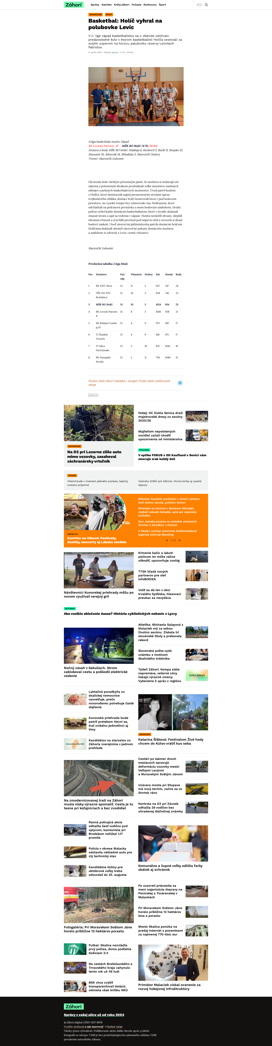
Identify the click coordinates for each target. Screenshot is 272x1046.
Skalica (93, 395)
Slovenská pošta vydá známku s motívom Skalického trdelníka (155, 654)
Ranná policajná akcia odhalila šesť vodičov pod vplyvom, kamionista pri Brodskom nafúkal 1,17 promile (108, 829)
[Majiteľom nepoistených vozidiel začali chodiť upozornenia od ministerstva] (197, 435)
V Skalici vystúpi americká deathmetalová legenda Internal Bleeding (167, 532)
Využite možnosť (84, 1026)
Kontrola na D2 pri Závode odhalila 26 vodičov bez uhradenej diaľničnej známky (160, 807)
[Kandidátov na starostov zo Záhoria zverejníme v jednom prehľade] (75, 744)
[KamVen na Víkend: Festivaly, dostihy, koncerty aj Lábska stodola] (99, 512)
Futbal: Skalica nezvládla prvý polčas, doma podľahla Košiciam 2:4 (110, 949)
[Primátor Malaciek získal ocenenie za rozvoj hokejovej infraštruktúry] (173, 963)
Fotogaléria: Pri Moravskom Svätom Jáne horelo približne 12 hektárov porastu (98, 929)
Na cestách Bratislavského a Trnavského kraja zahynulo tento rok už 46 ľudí (110, 967)
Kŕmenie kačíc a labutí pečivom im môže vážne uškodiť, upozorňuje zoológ (159, 556)
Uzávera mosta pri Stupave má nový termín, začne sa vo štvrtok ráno (160, 789)
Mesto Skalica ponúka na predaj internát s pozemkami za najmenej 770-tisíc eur (160, 930)
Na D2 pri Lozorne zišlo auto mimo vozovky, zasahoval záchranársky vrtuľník (94, 457)
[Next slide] (179, 540)
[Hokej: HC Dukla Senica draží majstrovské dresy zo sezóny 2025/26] (197, 417)
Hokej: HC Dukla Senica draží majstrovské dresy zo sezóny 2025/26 (160, 416)
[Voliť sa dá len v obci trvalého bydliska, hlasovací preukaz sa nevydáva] (197, 594)
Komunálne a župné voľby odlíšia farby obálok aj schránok (170, 868)
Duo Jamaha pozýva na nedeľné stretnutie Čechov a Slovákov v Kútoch (167, 523)
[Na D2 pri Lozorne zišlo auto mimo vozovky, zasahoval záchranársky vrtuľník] (99, 423)
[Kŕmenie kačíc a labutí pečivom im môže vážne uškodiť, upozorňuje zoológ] (197, 557)
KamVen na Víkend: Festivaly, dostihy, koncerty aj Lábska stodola (97, 540)
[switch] (199, 4)
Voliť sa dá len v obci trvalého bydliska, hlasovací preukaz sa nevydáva (159, 594)
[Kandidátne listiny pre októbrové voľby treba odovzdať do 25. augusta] (75, 871)
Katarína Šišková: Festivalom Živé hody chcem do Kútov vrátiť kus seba (170, 741)
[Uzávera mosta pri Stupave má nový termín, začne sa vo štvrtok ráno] (197, 789)
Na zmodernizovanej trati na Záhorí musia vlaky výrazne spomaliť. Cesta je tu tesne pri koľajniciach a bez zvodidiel (98, 804)
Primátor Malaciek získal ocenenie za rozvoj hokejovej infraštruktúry (169, 987)
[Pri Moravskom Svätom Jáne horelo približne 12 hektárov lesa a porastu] (197, 912)
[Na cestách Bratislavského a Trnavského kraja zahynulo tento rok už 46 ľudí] (75, 968)
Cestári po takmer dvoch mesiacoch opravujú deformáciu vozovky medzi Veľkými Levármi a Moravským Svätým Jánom (160, 766)
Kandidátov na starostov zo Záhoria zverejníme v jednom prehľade (111, 744)
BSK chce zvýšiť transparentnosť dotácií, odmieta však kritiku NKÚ (108, 986)
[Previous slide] (167, 540)
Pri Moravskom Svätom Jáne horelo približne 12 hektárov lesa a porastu (160, 911)
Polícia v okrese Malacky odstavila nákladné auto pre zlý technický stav (110, 852)
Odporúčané (96, 15)
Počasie (136, 4)
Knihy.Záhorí (121, 4)
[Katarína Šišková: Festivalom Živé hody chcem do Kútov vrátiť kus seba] (173, 712)
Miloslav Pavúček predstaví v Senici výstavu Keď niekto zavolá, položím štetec (169, 500)
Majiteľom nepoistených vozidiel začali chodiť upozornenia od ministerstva (160, 435)
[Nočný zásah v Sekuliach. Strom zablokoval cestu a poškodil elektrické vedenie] (99, 646)
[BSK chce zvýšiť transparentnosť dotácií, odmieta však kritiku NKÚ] (75, 986)
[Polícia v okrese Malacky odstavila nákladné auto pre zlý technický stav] (75, 852)
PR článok (144, 450)
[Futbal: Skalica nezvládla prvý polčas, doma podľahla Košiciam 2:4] (75, 949)
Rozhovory (150, 4)
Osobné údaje (114, 1026)
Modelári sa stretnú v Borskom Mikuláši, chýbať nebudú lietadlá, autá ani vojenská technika (167, 512)
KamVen (107, 4)
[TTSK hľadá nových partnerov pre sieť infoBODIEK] (197, 575)
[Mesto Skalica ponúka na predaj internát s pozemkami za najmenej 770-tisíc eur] (197, 930)
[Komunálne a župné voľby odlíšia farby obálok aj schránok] (173, 843)
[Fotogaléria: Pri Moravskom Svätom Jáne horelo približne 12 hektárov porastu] (99, 905)
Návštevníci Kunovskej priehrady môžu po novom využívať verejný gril (99, 594)
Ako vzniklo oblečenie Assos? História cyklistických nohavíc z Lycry (120, 614)
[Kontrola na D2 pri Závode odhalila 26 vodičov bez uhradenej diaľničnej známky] (197, 807)
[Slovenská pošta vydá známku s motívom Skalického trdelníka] (197, 655)
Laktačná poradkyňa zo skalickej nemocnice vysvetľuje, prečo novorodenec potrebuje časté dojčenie (111, 699)
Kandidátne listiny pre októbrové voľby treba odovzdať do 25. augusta (108, 871)
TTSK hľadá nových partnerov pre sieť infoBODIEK (153, 575)
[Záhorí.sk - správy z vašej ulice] (74, 5)
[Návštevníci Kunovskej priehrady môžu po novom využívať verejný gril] (99, 570)
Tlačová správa (111, 52)
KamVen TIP (72, 534)
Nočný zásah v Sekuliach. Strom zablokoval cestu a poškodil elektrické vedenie (96, 672)
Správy (95, 4)
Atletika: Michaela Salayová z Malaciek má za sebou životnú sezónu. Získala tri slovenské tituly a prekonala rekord (160, 632)
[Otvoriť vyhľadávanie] (206, 4)
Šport (162, 4)
